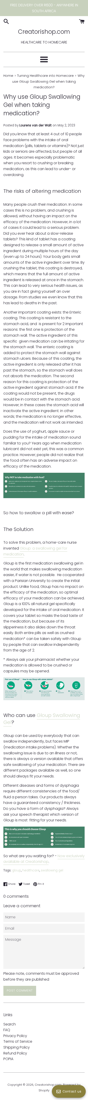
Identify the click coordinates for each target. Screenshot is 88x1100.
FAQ (6, 1029)
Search (9, 1024)
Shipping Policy (16, 1047)
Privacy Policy (15, 1035)
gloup (16, 870)
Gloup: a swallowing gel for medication (35, 551)
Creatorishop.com (44, 32)
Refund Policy (15, 1053)
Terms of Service (17, 1041)
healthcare (30, 870)
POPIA (8, 1058)
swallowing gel (52, 870)
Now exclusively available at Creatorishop (44, 858)
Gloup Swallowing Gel (41, 719)
